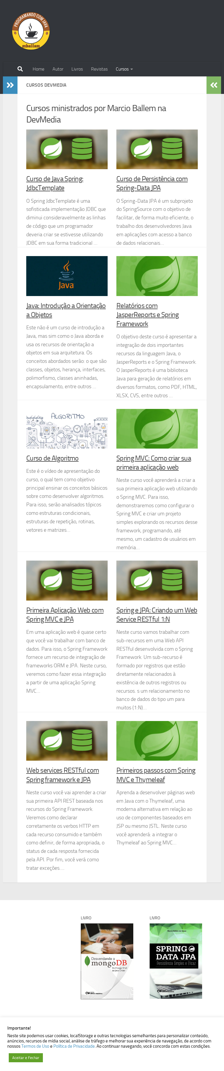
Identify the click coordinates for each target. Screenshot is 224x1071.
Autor (57, 69)
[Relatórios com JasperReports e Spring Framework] (157, 276)
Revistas (99, 69)
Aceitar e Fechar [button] (25, 1058)
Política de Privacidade (74, 1046)
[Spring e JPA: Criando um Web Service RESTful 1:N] (157, 580)
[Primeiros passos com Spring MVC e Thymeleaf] (157, 741)
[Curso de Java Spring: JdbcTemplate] (67, 149)
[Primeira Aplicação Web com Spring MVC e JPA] (67, 580)
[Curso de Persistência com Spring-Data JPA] (157, 149)
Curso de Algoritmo (52, 458)
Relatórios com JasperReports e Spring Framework (147, 315)
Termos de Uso (35, 1046)
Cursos (122, 69)
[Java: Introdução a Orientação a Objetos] (67, 276)
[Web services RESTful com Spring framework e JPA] (67, 741)
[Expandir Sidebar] (10, 85)
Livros (77, 69)
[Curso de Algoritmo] (67, 429)
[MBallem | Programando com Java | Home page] (31, 31)
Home (38, 69)
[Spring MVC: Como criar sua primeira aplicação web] (157, 429)
